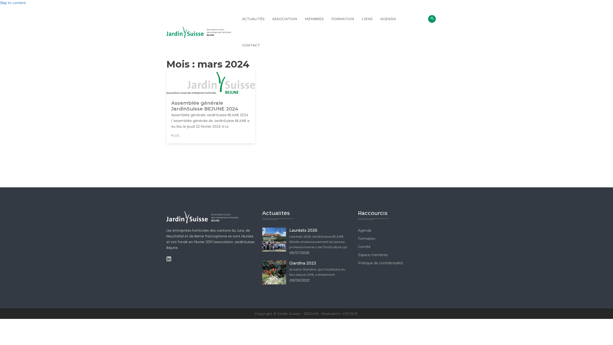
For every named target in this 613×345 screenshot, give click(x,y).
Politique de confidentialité (380, 263)
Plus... (176, 135)
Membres (314, 19)
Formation (342, 19)
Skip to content (13, 3)
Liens (367, 19)
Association (284, 19)
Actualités (253, 19)
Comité (364, 247)
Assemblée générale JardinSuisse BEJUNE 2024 (204, 106)
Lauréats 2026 (303, 230)
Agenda (388, 19)
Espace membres (373, 255)
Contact (251, 45)
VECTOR (350, 313)
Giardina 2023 (302, 263)
